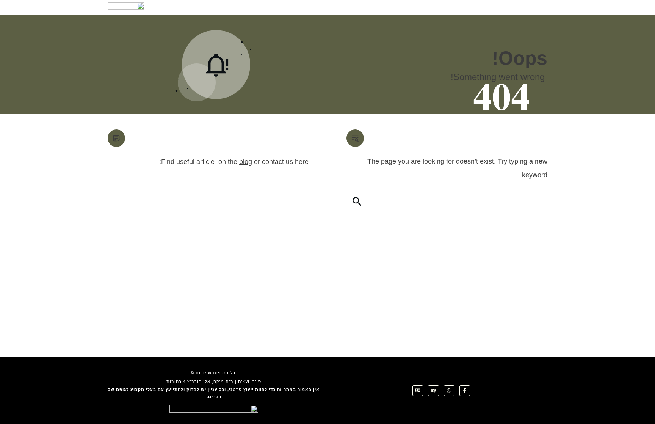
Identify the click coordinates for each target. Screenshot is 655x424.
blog (245, 162)
